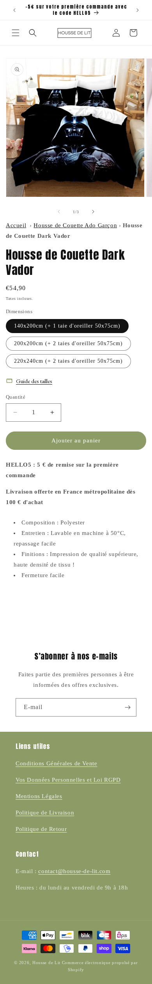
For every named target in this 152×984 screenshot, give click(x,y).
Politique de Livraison (45, 812)
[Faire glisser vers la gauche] (58, 211)
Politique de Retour (41, 829)
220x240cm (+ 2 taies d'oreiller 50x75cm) (68, 361)
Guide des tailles (34, 381)
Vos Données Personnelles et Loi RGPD (68, 780)
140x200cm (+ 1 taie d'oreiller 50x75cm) (67, 326)
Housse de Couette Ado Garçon (75, 225)
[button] (15, 32)
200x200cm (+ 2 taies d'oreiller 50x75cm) (68, 343)
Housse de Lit (46, 962)
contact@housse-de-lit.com (74, 871)
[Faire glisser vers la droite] (93, 211)
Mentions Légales (39, 796)
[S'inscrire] (127, 707)
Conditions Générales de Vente (56, 763)
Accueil (16, 225)
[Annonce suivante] (137, 10)
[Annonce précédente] (14, 10)
